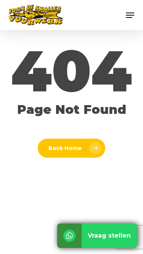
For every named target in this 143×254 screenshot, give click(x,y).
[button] (130, 15)
